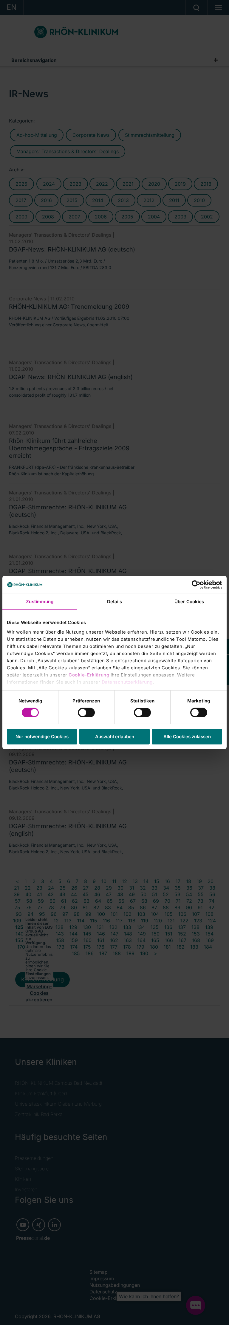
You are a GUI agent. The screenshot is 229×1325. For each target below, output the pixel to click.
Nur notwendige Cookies (42, 736)
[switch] (86, 712)
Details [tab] (114, 601)
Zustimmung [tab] (39, 601)
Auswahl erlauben (114, 736)
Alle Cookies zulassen (187, 736)
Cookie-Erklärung (89, 674)
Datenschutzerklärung (127, 682)
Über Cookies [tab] (189, 601)
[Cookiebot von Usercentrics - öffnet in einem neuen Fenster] (196, 584)
